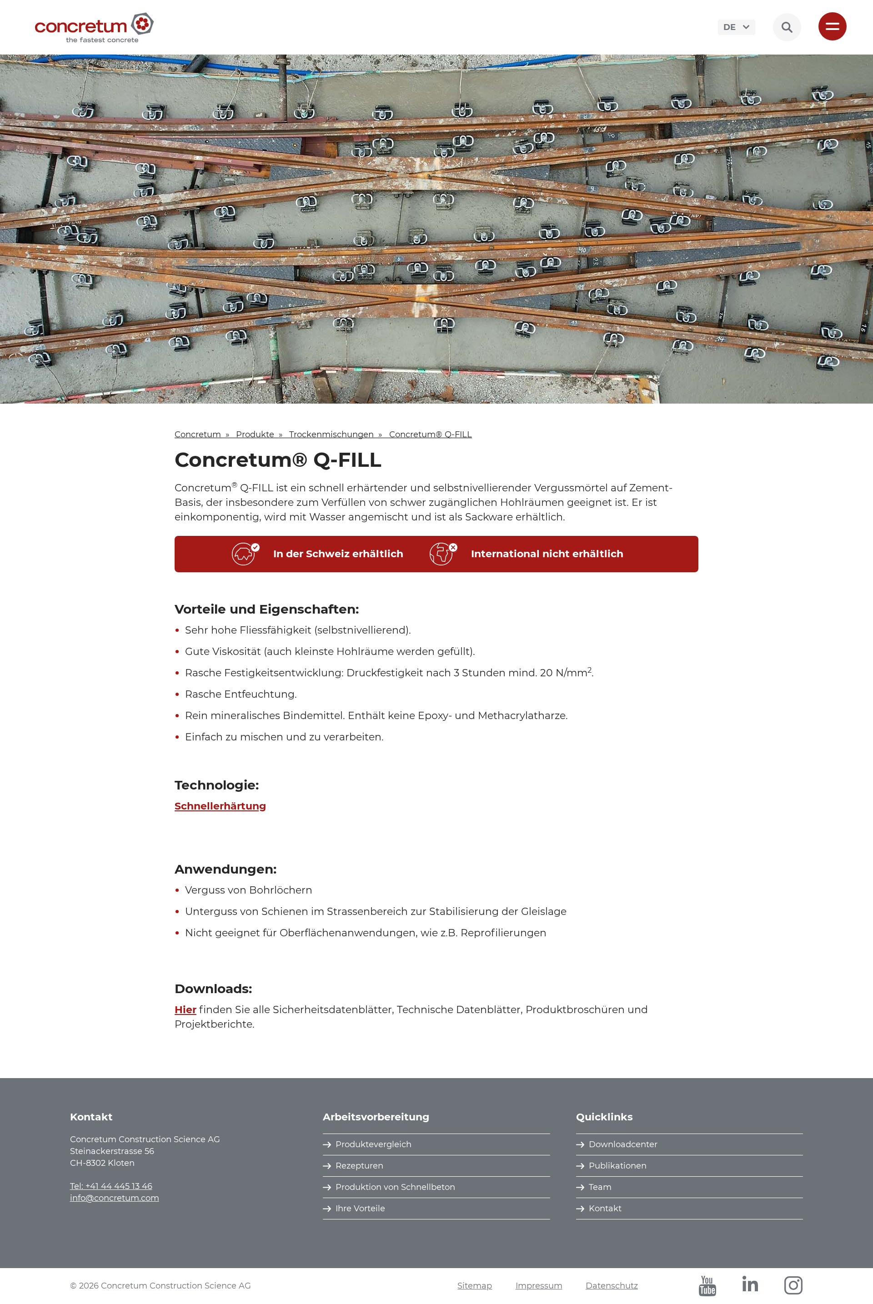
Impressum (539, 1286)
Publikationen (618, 1166)
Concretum (198, 435)
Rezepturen (359, 1166)
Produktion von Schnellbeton (395, 1187)
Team (600, 1187)
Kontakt (605, 1209)
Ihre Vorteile (360, 1209)
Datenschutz (612, 1286)
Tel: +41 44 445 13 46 (111, 1186)
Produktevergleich (373, 1144)
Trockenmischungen (331, 435)
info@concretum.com (114, 1198)
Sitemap (474, 1286)
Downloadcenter (623, 1144)
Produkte (255, 435)
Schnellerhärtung (220, 806)
